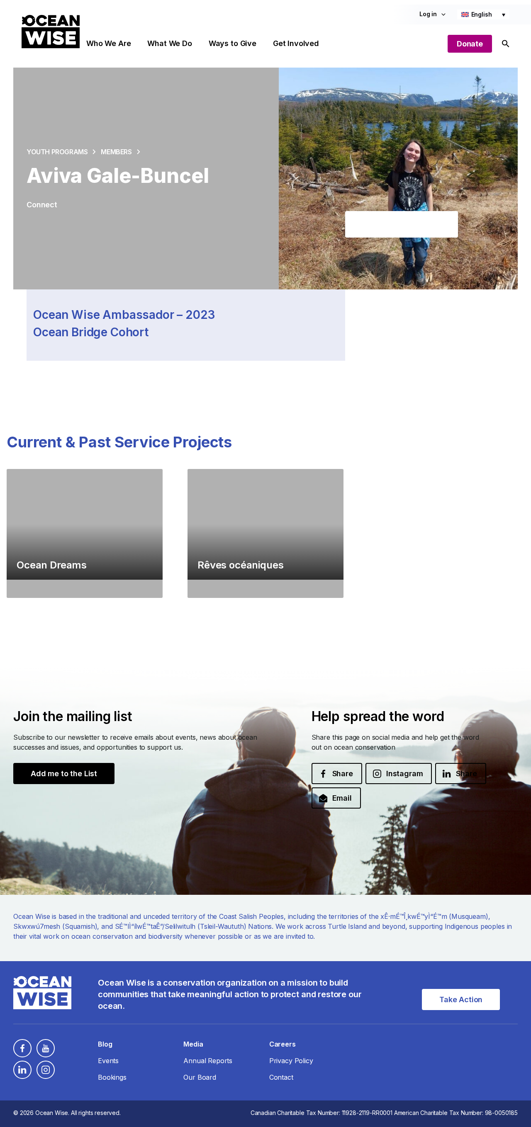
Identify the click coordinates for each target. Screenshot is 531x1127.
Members (116, 152)
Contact (281, 1077)
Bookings (112, 1077)
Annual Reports (207, 1061)
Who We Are (108, 43)
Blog (105, 1044)
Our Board (199, 1077)
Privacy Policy (291, 1061)
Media (193, 1044)
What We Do (169, 43)
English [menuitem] (481, 14)
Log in (428, 13)
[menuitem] (483, 14)
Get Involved (296, 43)
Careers (282, 1044)
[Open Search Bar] (505, 43)
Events (108, 1061)
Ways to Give (232, 43)
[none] (483, 14)
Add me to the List (64, 773)
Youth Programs (57, 152)
